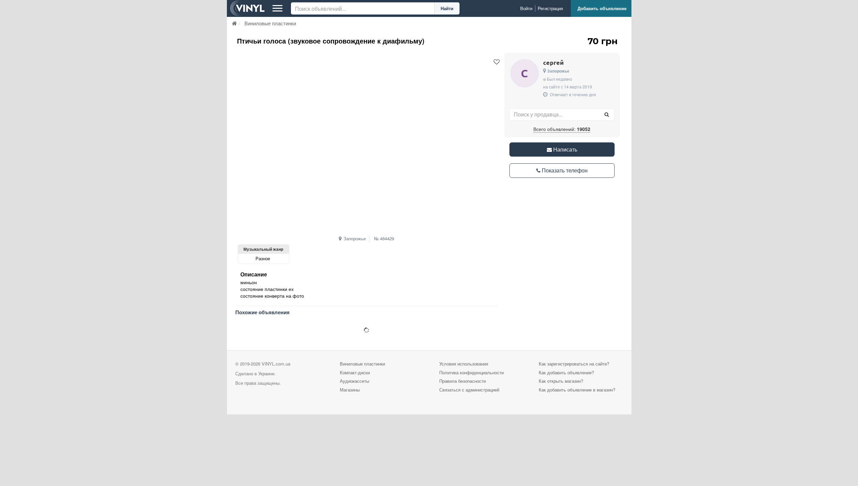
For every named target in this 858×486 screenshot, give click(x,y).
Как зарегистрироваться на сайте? (574, 363)
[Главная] (234, 23)
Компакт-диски (355, 372)
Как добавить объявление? (566, 372)
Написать (564, 149)
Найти (447, 8)
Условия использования (463, 363)
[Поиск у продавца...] (606, 114)
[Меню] (277, 8)
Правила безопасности (462, 381)
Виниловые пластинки (362, 363)
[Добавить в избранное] (497, 62)
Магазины (350, 389)
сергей (553, 62)
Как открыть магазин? (561, 381)
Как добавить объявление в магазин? (577, 389)
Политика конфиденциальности (471, 372)
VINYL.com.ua (276, 363)
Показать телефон (564, 170)
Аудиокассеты (354, 381)
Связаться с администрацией (469, 389)
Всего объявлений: (561, 129)
